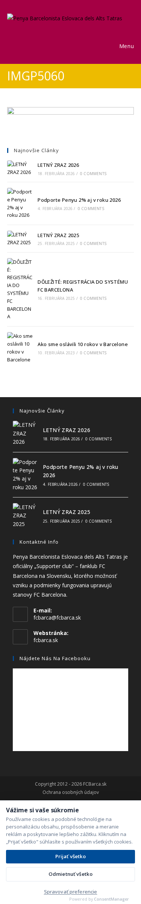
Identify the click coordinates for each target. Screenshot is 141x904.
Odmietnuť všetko (70, 874)
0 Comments (93, 173)
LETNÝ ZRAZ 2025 (58, 235)
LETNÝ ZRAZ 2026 (58, 165)
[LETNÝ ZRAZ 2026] (20, 168)
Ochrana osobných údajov (70, 792)
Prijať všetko (70, 856)
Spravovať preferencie (70, 891)
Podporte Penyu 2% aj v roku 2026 (79, 200)
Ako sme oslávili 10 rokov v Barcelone (83, 344)
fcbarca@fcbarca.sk (57, 617)
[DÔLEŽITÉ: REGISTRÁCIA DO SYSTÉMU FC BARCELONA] (20, 289)
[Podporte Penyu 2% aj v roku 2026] (20, 203)
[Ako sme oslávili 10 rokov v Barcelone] (20, 347)
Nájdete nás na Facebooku (55, 658)
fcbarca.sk (45, 640)
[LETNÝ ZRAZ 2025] (20, 238)
